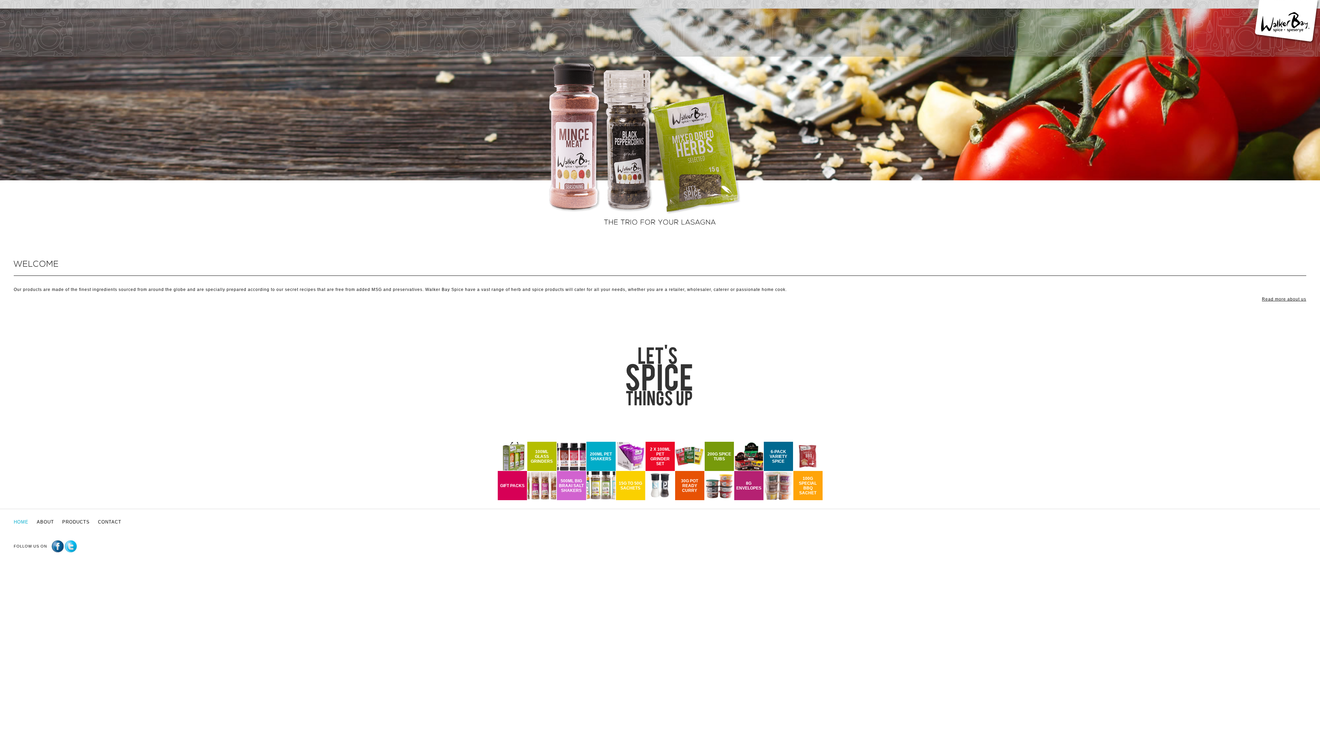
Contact (109, 522)
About (45, 522)
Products (76, 522)
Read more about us (1284, 299)
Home (21, 522)
